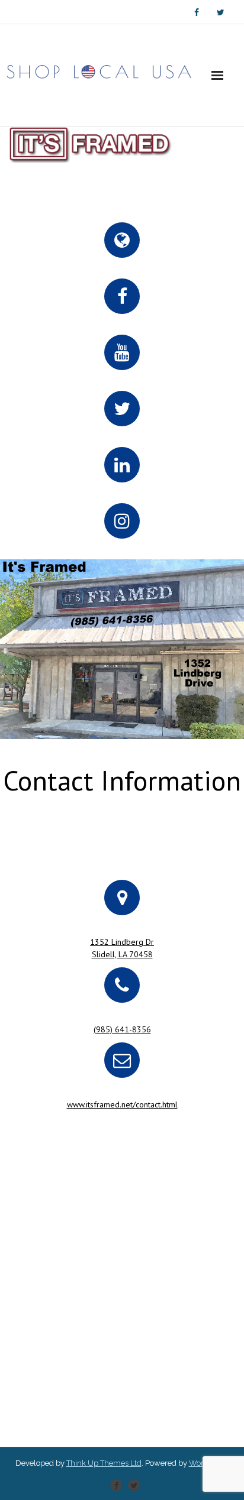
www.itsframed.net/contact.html (122, 1104)
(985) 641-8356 (122, 1029)
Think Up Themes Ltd (104, 1463)
